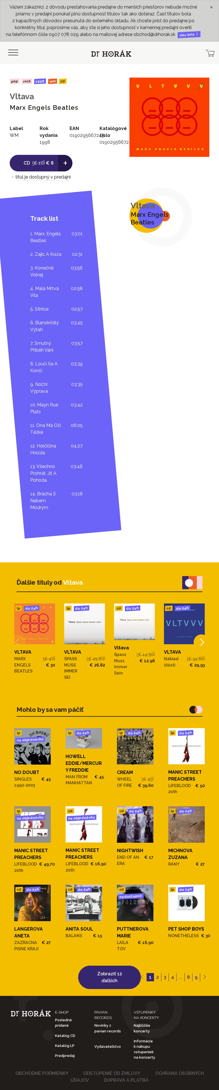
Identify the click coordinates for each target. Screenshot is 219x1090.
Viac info (187, 35)
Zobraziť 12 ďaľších (109, 977)
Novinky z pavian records (107, 1028)
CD (62, 81)
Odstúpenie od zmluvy (111, 1073)
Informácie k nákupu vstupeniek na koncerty (144, 1049)
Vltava (22, 96)
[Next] (201, 642)
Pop (14, 81)
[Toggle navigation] (13, 52)
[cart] (209, 52)
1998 (40, 81)
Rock (27, 81)
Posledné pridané (63, 1023)
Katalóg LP (64, 1046)
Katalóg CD (65, 1036)
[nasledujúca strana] (204, 977)
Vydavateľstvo (107, 1046)
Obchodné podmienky (41, 1073)
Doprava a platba (126, 1080)
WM (53, 81)
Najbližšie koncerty (142, 1028)
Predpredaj (65, 1055)
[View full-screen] (200, 86)
